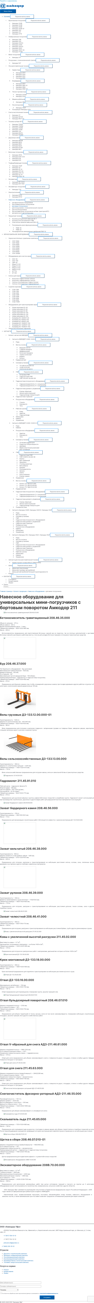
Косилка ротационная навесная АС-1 (24, 219)
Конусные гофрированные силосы (23, 280)
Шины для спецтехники (20, 568)
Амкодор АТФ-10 (18, 173)
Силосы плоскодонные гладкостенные (25, 282)
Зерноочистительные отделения (20, 328)
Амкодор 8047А (17, 133)
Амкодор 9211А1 (17, 117)
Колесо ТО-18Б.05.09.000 (28, 485)
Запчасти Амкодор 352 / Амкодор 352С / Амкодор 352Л (31, 535)
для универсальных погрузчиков (23, 204)
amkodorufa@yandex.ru (11, 1243)
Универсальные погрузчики (18, 37)
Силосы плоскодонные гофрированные (25, 284)
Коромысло (23, 404)
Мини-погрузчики (15, 54)
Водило (22, 356)
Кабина (18, 418)
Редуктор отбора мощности (29, 444)
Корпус (22, 459)
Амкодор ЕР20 (17, 195)
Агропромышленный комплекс (14, 1259)
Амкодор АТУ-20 (17, 171)
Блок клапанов (24, 474)
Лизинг (11, 583)
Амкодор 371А (17, 34)
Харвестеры (16, 70)
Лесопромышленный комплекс (14, 1257)
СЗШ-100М (16, 302)
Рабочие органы (21, 409)
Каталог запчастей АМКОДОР (18, 335)
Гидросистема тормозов (24, 397)
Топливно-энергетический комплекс (16, 1262)
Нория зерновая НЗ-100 (20, 313)
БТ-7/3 (14, 271)
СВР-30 (14, 262)
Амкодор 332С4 (17, 43)
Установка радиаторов (27, 442)
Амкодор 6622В (17, 140)
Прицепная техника (15, 216)
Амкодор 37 (16, 115)
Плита (22, 473)
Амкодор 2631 (20, 84)
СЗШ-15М (15, 291)
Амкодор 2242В (21, 94)
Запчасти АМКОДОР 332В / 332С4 (24, 339)
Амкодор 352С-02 (18, 50)
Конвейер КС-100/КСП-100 (21, 323)
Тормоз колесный (25, 355)
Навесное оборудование (17, 200)
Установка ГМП (25, 375)
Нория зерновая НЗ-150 (20, 316)
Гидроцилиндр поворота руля (29, 395)
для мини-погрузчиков (20, 206)
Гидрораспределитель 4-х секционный (33, 386)
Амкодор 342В (17, 27)
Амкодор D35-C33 (18, 157)
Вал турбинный (25, 460)
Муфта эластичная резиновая (29, 448)
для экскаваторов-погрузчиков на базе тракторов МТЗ (30, 211)
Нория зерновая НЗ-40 (20, 307)
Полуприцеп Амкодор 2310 (21, 109)
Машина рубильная (18, 99)
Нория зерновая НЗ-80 (20, 311)
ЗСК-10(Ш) (15, 241)
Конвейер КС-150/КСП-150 (21, 327)
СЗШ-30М (15, 295)
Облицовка (19, 417)
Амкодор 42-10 (17, 174)
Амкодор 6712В (17, 147)
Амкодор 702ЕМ (17, 126)
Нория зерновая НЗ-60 (20, 309)
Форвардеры (16, 81)
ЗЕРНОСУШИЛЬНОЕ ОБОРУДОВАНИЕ (16, 234)
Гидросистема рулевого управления (28, 388)
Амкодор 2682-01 (22, 89)
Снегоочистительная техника (19, 112)
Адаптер (22, 413)
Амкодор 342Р (17, 166)
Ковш (21, 411)
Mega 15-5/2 (16, 269)
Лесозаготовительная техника (19, 66)
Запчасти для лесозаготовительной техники (23, 560)
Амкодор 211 (16, 57)
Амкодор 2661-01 (21, 85)
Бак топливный (25, 449)
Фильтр (22, 471)
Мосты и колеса (21, 345)
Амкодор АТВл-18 (18, 176)
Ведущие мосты (25, 348)
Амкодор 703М (17, 129)
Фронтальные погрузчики (17, 20)
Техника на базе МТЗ (16, 121)
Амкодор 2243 (21, 96)
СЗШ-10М (15, 289)
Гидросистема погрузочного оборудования (30, 381)
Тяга (21, 406)
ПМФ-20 (18, 230)
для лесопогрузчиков (19, 209)
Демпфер (23, 446)
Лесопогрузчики (17, 105)
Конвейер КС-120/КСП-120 (21, 325)
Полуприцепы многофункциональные (25, 225)
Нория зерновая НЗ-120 (20, 314)
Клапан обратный (25, 391)
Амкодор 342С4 (17, 46)
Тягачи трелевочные (19, 92)
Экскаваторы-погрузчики (17, 187)
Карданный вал (21, 360)
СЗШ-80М (15, 300)
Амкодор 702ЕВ (17, 128)
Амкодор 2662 (21, 87)
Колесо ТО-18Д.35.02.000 (28, 487)
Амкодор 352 (16, 30)
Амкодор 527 (16, 63)
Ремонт (11, 573)
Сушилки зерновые (15, 287)
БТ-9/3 (14, 273)
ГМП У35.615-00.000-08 (28, 378)
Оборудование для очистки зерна (20, 256)
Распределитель (25, 469)
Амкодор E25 (16, 160)
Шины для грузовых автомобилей (23, 570)
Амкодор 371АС (17, 52)
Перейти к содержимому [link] (8, 1)
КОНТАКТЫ (7, 576)
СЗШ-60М (15, 298)
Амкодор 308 (16, 39)
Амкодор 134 (16, 131)
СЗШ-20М (15, 293)
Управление (20, 420)
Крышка (22, 467)
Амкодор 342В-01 (18, 28)
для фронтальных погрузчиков (22, 202)
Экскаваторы (13, 179)
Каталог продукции (20, 591)
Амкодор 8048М (17, 135)
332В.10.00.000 (25, 367)
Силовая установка (22, 363)
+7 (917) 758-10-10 (10, 1236)
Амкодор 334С (17, 45)
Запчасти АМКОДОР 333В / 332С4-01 (25, 423)
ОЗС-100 (15, 261)
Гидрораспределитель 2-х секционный (33, 384)
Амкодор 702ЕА (17, 124)
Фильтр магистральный (27, 393)
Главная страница (6, 591)
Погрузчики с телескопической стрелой (22, 60)
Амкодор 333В (17, 25)
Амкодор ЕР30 (17, 197)
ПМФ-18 (18, 228)
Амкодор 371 (16, 32)
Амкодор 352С (17, 48)
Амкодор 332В (17, 23)
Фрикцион (23, 462)
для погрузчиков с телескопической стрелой (27, 208)
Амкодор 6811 (16, 149)
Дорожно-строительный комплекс (15, 1254)
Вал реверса (24, 466)
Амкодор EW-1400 (18, 184)
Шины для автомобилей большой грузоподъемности (30, 572)
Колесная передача (26, 353)
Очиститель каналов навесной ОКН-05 (25, 222)
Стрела (22, 402)
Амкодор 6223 (17, 146)
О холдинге (12, 579)
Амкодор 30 (16, 167)
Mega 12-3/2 (16, 264)
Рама (17, 342)
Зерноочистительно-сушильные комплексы (23, 238)
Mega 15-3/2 (16, 266)
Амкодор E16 (16, 158)
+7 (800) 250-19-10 (8, 1246)
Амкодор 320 (16, 41)
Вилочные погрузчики (16, 152)
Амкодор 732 (16, 189)
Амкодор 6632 (17, 142)
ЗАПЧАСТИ (7, 331)
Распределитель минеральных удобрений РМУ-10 (29, 231)
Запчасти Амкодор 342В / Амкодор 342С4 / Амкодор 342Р (32, 510)
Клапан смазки (24, 476)
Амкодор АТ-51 (17, 169)
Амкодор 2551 (20, 76)
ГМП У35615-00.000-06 (27, 457)
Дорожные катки (14, 138)
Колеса (22, 358)
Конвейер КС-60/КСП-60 (20, 320)
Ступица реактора (26, 464)
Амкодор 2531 (20, 73)
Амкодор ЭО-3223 (18, 182)
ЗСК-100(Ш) (16, 253)
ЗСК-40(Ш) (15, 248)
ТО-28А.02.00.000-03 (27, 365)
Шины (10, 565)
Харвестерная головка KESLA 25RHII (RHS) (26, 563)
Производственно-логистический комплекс (18, 1260)
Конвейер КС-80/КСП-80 (20, 321)
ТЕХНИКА (7, 16)
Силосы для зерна (15, 276)
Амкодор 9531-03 (18, 119)
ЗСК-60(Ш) (15, 250)
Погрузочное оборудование (25, 399)
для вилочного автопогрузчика (22, 213)
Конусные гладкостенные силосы (23, 279)
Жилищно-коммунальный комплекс (16, 1255)
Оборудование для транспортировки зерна (23, 305)
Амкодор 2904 (21, 102)
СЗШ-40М (15, 296)
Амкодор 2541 (20, 74)
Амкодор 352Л (21, 108)
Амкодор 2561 (20, 78)
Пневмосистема (21, 507)
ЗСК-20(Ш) (15, 244)
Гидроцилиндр (24, 415)
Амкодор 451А (17, 155)
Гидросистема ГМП (26, 376)
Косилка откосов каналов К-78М (23, 220)
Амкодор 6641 (17, 144)
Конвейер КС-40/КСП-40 (20, 318)
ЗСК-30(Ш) (15, 246)
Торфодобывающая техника (18, 163)
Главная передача (26, 349)
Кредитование (13, 581)
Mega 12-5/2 (16, 268)
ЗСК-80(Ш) (15, 251)
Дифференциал (25, 351)
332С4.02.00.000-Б (26, 369)
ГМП (17, 372)
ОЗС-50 (14, 259)
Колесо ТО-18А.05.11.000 (28, 483)
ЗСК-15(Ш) (15, 243)
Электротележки (14, 192)
